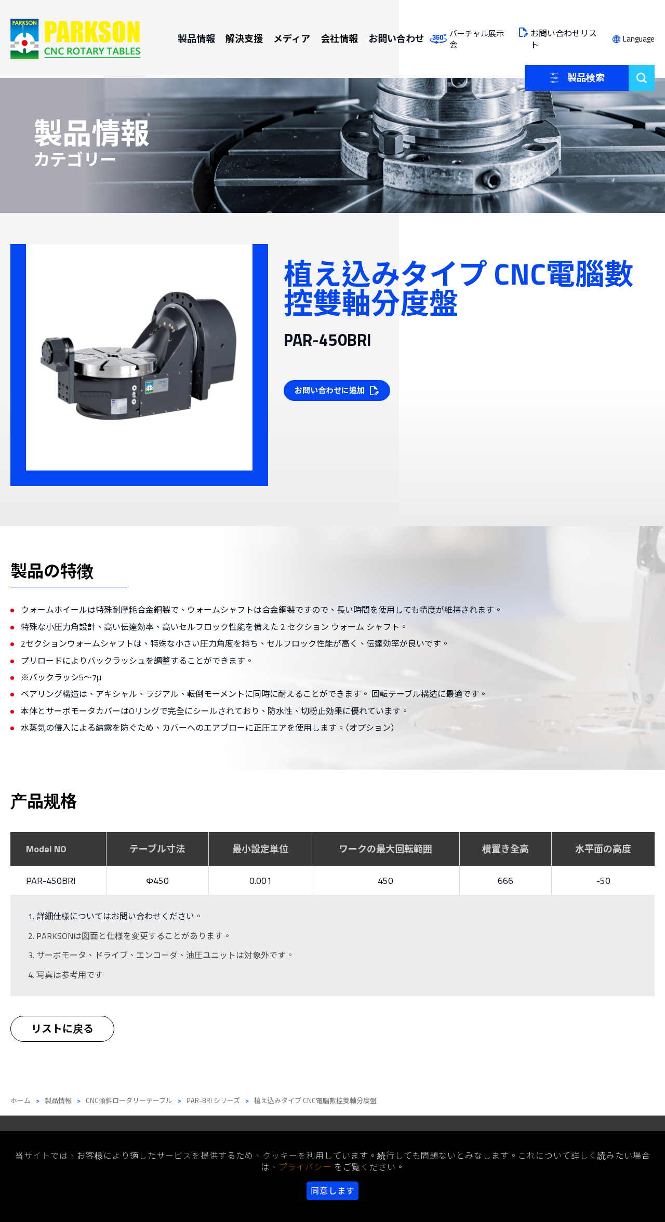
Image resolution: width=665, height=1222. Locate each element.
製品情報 (196, 39)
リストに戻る (62, 1028)
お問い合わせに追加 (330, 390)
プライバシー (304, 1167)
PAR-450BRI (51, 881)
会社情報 (339, 39)
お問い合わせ (396, 39)
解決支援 (244, 39)
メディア (291, 39)
